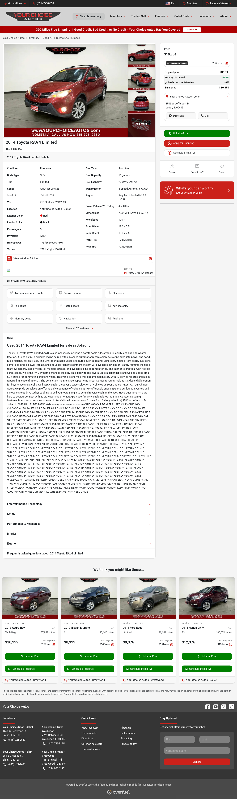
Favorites (192, 3)
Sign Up (197, 761)
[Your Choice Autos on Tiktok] (230, 706)
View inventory (89, 727)
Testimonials (88, 733)
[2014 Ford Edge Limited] (148, 598)
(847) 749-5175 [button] (56, 743)
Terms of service (91, 749)
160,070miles (224, 632)
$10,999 (11, 642)
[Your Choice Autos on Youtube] (214, 706)
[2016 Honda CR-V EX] (207, 598)
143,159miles (165, 632)
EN (173, 3)
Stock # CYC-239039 (74, 623)
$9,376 (128, 642)
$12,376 (188, 642)
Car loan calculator (92, 743)
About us (126, 727)
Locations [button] (205, 16)
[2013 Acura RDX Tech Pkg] (30, 598)
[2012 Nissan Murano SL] (89, 598)
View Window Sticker (26, 258)
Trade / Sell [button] (138, 16)
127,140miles (106, 632)
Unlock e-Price (180, 133)
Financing (126, 738)
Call (207, 115)
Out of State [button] (181, 16)
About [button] (224, 16)
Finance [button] (160, 16)
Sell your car (128, 733)
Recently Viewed (219, 3)
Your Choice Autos (14, 37)
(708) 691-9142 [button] (56, 768)
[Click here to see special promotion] (118, 29)
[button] (16, 3)
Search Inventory (90, 16)
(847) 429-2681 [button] (16, 764)
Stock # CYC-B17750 (133, 623)
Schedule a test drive (184, 152)
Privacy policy (129, 743)
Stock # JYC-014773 (192, 623)
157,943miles (47, 632)
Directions (178, 115)
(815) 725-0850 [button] (45, 3)
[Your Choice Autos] (33, 16)
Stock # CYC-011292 (15, 623)
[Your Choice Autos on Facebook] (206, 706)
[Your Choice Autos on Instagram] (222, 706)
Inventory (33, 37)
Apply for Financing (183, 143)
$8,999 (69, 642)
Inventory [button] (116, 16)
